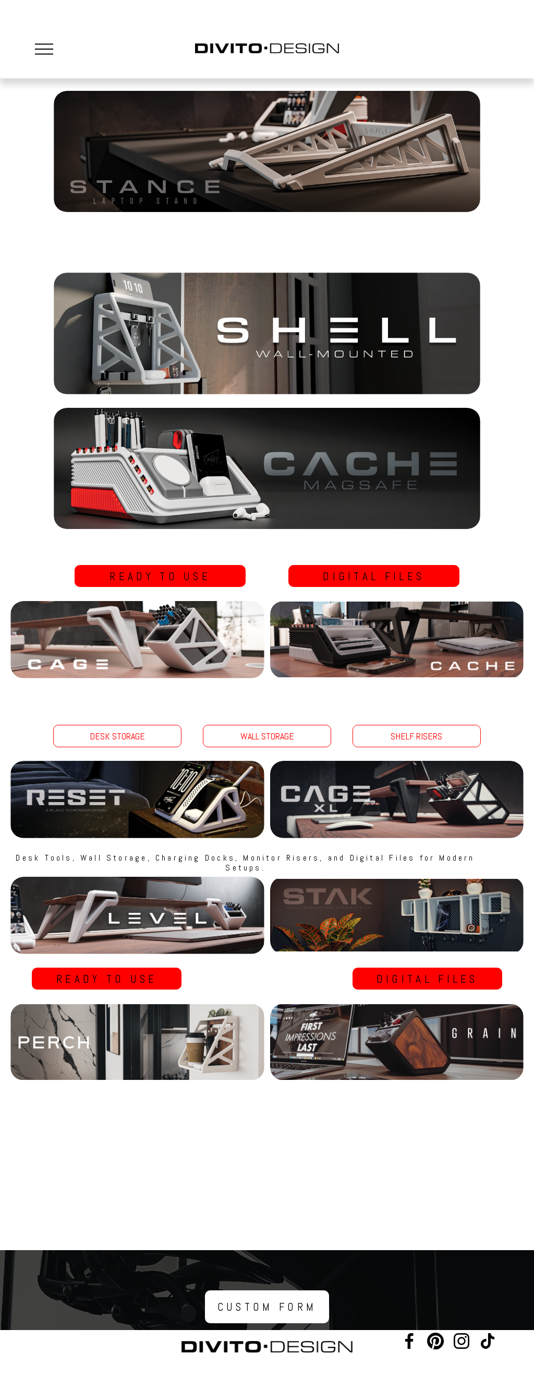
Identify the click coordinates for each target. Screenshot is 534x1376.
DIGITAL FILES (373, 576)
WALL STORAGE (267, 736)
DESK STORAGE (117, 736)
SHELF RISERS (416, 736)
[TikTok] (487, 1341)
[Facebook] (409, 1341)
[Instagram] (461, 1341)
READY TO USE (160, 576)
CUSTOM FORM (267, 1307)
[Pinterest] (435, 1341)
